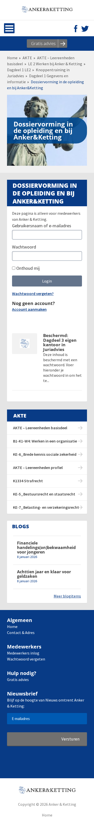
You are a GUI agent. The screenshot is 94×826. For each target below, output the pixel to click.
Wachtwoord (24, 247)
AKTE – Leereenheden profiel (38, 467)
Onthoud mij (27, 268)
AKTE (27, 57)
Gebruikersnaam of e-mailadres (41, 225)
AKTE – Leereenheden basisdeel (40, 427)
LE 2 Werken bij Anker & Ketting (55, 63)
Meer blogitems (67, 596)
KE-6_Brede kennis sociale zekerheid (44, 454)
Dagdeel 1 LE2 (19, 69)
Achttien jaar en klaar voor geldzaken (44, 574)
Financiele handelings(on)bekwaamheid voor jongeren (46, 547)
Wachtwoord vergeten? (33, 293)
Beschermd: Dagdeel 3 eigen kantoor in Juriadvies (59, 342)
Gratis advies (18, 679)
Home (12, 57)
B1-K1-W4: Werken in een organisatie (45, 441)
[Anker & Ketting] (47, 10)
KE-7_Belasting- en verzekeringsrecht (46, 507)
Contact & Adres (21, 632)
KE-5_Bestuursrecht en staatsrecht (44, 494)
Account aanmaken (29, 309)
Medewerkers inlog (23, 653)
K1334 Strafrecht (28, 480)
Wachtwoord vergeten (26, 659)
